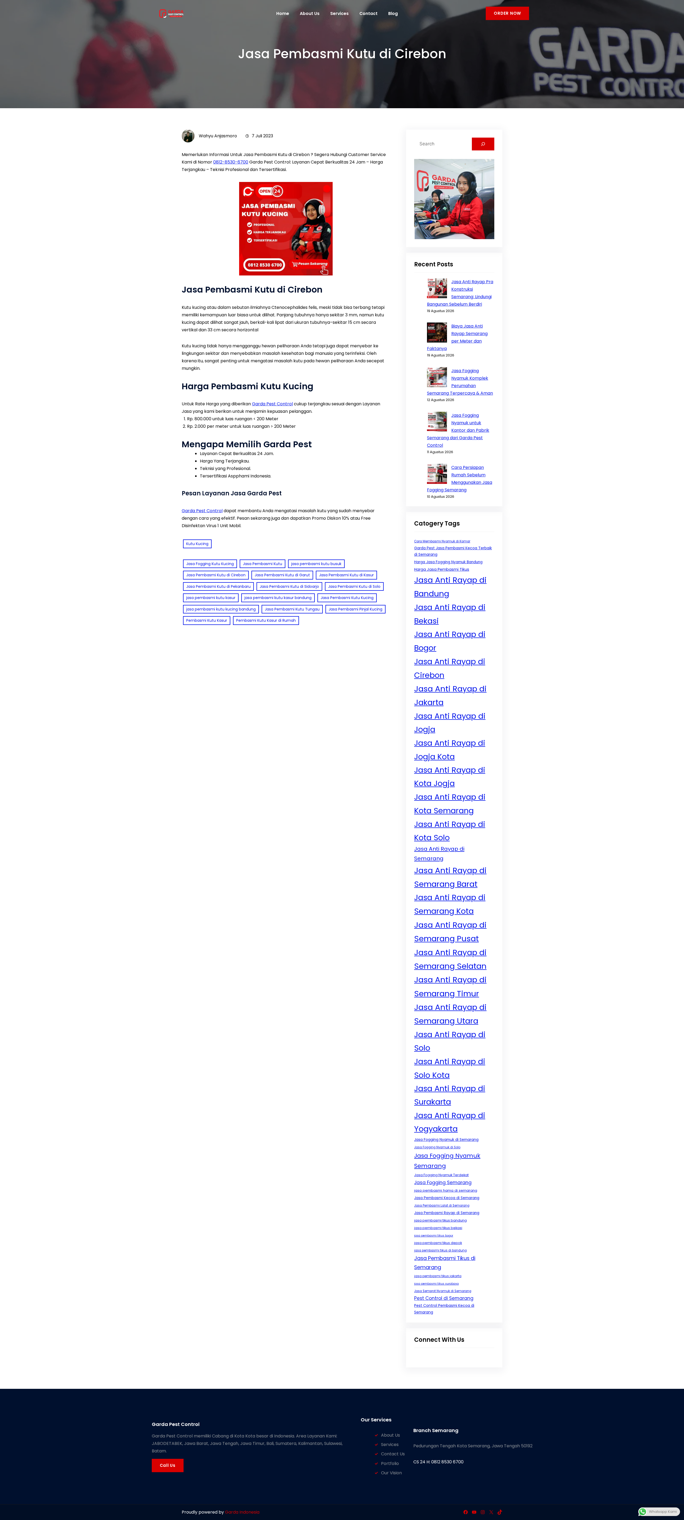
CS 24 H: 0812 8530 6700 (438, 1462)
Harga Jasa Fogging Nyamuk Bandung (448, 562)
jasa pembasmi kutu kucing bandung (221, 609)
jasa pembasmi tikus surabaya (436, 1284)
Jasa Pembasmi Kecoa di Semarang (446, 1197)
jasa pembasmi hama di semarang (445, 1190)
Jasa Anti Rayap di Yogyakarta (449, 1122)
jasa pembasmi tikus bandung (440, 1220)
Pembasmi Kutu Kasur (206, 620)
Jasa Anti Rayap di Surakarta (449, 1095)
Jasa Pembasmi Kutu (262, 563)
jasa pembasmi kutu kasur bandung (278, 597)
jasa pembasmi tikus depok (438, 1243)
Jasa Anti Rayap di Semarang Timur (450, 986)
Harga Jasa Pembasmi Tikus (441, 569)
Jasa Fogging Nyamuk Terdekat (441, 1175)
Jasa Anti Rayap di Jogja (449, 722)
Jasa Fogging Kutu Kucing (210, 563)
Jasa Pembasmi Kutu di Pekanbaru (218, 586)
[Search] (483, 144)
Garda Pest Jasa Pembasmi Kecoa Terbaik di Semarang (453, 551)
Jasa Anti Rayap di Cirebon (449, 668)
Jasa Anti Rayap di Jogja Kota (449, 750)
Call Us (168, 1465)
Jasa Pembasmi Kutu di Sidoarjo (289, 586)
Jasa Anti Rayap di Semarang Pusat (450, 931)
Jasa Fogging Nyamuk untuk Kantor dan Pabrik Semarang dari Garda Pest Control (458, 430)
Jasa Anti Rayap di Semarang (439, 853)
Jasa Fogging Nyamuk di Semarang (446, 1139)
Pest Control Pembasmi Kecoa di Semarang (444, 1309)
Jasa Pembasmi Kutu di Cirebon (216, 575)
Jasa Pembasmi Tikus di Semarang (444, 1263)
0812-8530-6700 (230, 162)
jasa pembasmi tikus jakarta (437, 1276)
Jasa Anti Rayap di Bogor (449, 641)
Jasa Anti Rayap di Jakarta (450, 695)
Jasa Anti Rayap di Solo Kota (449, 1068)
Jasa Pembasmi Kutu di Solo (354, 586)
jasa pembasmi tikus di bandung (440, 1250)
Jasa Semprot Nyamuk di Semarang (442, 1291)
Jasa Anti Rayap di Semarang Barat (450, 877)
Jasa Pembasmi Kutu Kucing (347, 597)
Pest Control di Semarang (443, 1298)
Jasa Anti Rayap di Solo (449, 1041)
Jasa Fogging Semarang (443, 1182)
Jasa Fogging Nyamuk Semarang (447, 1161)
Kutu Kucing (197, 543)
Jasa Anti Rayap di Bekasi (449, 614)
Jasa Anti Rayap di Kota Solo (449, 831)
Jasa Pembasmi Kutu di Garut (282, 575)
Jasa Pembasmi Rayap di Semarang (446, 1212)
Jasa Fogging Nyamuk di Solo (437, 1147)
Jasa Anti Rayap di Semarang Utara (450, 1014)
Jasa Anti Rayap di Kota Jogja (449, 777)
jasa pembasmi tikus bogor (433, 1236)
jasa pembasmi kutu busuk (316, 563)
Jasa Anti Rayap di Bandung (450, 586)
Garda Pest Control (272, 404)
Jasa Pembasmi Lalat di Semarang (441, 1205)
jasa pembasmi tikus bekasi (438, 1228)
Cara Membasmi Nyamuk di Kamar (442, 541)
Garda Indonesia (242, 1512)
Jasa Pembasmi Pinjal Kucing (355, 609)
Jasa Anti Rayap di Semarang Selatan (450, 959)
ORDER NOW (507, 13)
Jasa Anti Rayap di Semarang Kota (449, 904)
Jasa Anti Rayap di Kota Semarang (449, 803)
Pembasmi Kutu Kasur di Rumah (266, 620)
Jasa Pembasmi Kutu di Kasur (346, 575)
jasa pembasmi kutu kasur (210, 597)
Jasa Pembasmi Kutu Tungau (292, 609)
